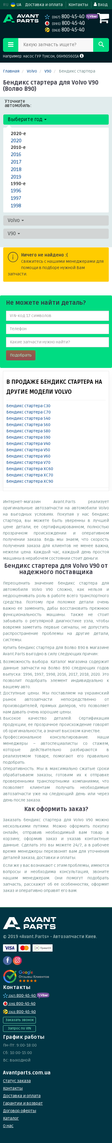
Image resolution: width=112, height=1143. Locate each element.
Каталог (11, 1118)
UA (18, 4)
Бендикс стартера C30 (28, 405)
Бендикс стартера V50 (28, 449)
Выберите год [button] (26, 119)
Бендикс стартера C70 (28, 412)
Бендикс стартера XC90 (29, 481)
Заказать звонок (19, 1020)
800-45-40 (69, 16)
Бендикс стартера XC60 (29, 468)
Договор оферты (19, 1110)
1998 (16, 206)
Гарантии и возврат (23, 1103)
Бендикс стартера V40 (28, 443)
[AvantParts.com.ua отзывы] (26, 976)
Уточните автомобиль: (18, 103)
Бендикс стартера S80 (28, 431)
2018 (16, 169)
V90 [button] (12, 233)
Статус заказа (17, 1080)
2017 (16, 162)
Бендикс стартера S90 (28, 437)
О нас (8, 1125)
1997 (16, 198)
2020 (16, 141)
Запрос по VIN (19, 1028)
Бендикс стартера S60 (28, 424)
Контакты (78, 4)
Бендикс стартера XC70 (29, 475)
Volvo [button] (14, 220)
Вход (102, 4)
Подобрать (21, 355)
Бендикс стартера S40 (28, 418)
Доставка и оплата (44, 4)
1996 (16, 191)
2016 (16, 154)
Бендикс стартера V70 (28, 462)
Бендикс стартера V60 (28, 456)
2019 (16, 177)
